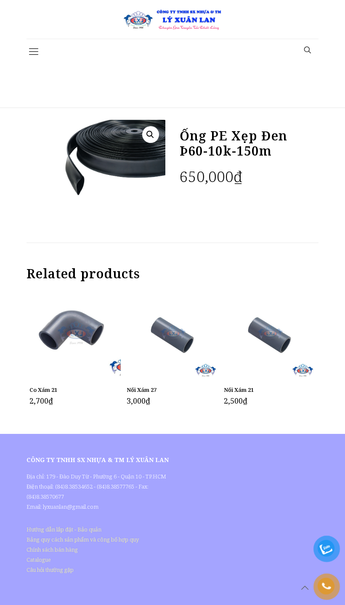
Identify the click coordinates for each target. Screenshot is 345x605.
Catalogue (39, 559)
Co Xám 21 (43, 390)
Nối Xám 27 (142, 390)
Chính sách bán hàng (52, 549)
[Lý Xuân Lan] (172, 19)
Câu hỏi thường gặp (50, 569)
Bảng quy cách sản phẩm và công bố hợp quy (83, 539)
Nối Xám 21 (239, 390)
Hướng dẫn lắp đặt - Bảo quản (64, 529)
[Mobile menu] (34, 51)
